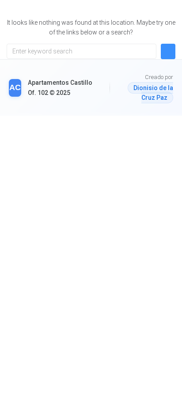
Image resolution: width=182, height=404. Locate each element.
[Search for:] (81, 51)
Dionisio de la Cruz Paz (153, 92)
